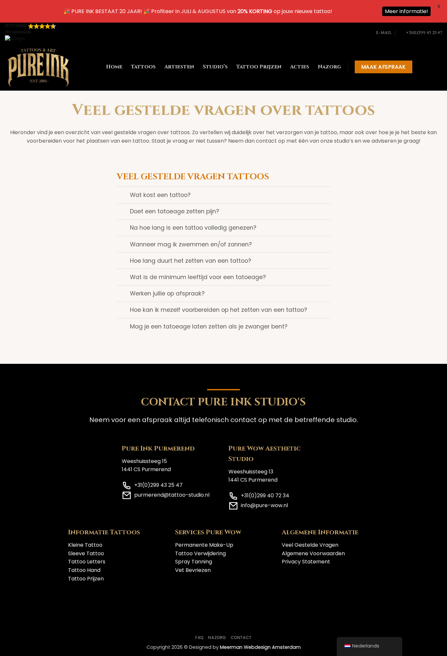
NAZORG (217, 637)
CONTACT (241, 637)
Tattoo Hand (84, 570)
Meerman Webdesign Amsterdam (260, 647)
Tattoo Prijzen (258, 66)
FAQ (199, 637)
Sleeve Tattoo (86, 553)
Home (114, 66)
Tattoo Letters (86, 561)
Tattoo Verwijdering (200, 553)
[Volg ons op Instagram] (429, 67)
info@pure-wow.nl (264, 505)
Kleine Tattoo (85, 545)
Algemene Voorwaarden (313, 553)
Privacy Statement (306, 561)
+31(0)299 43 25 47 (158, 485)
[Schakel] (123, 195)
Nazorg (329, 66)
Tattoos (143, 66)
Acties (299, 66)
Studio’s (215, 66)
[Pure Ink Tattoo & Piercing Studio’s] (38, 67)
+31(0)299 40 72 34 (265, 495)
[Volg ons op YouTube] (437, 67)
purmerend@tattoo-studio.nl (171, 495)
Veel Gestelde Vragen (310, 545)
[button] (30, 33)
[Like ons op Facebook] (420, 67)
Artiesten (179, 66)
